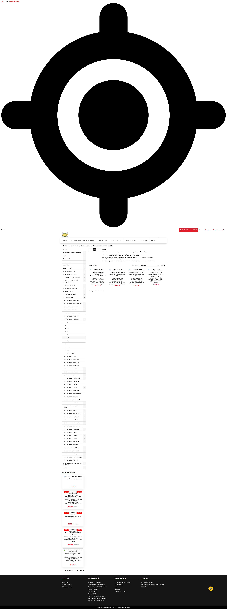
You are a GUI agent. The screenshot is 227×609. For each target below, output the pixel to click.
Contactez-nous (14, 1)
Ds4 (68, 341)
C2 (67, 325)
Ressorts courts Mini (71, 410)
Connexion (208, 230)
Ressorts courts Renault (72, 429)
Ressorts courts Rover (72, 432)
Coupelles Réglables (71, 288)
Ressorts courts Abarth (72, 300)
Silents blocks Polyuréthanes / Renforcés (72, 464)
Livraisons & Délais (93, 591)
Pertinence (149, 265)
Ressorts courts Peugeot (73, 423)
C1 (67, 322)
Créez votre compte (219, 230)
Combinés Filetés (70, 285)
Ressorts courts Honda (72, 375)
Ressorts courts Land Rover (73, 393)
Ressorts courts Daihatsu (73, 362)
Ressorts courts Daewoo (73, 359)
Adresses (117, 589)
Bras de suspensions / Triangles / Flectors (70, 281)
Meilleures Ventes (68, 472)
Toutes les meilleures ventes (75, 570)
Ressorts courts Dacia (72, 356)
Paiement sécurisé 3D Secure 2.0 (97, 587)
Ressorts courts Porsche (73, 426)
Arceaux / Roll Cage (70, 274)
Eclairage (66, 265)
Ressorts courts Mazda (72, 403)
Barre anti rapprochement (72, 277)
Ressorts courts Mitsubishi (73, 414)
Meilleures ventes (67, 587)
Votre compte (120, 578)
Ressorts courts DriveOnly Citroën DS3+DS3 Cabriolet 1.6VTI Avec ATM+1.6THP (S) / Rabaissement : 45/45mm (98, 281)
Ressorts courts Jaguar (72, 381)
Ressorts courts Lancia (72, 390)
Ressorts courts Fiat (71, 369)
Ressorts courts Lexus (72, 397)
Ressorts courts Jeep (72, 384)
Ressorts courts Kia (71, 387)
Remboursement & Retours (96, 596)
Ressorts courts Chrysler (73, 316)
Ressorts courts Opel (72, 420)
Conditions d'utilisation (94, 582)
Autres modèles (71, 353)
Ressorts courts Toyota (72, 454)
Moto (64, 256)
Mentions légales (93, 589)
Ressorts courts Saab (72, 435)
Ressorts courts (69, 297)
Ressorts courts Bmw (72, 310)
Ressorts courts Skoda (72, 441)
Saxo (68, 347)
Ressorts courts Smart (72, 445)
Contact (145, 578)
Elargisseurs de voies (71, 294)
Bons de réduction (120, 591)
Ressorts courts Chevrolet (73, 313)
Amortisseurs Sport (70, 271)
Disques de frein (69, 291)
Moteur (65, 468)
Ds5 (68, 350)
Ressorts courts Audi (71, 307)
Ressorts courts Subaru (72, 448)
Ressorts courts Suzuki (72, 451)
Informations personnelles (122, 582)
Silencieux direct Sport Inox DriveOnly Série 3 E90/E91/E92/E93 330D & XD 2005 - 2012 (73, 539)
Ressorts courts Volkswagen (74, 457)
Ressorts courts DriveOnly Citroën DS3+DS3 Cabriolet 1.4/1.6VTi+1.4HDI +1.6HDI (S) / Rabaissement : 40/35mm (117, 281)
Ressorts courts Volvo (72, 460)
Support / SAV (92, 594)
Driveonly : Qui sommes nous (96, 584)
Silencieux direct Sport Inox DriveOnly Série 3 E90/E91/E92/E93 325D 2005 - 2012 (73, 559)
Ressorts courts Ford (71, 372)
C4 (67, 331)
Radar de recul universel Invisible (73, 517)
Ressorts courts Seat (72, 438)
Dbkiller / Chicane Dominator (73, 479)
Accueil (65, 250)
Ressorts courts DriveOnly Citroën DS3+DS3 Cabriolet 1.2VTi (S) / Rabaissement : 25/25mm (156, 279)
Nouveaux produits (67, 584)
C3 (67, 328)
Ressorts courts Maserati (73, 400)
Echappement (67, 262)
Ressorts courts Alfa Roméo (74, 304)
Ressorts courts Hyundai (73, 378)
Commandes (119, 584)
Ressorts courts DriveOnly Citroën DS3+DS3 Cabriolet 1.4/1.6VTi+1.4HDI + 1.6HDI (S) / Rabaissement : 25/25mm (137, 282)
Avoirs (116, 587)
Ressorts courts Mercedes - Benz (73, 406)
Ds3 (68, 338)
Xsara (68, 344)
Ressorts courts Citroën (72, 319)
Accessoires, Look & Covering (72, 253)
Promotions (65, 582)
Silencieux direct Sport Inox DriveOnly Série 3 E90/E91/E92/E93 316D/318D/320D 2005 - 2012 (73, 501)
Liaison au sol (67, 268)
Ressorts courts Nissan (72, 417)
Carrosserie (66, 259)
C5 (67, 335)
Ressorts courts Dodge (72, 366)
